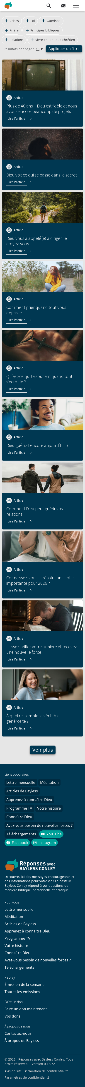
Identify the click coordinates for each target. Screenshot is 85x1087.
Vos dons (12, 1016)
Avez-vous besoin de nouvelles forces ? (39, 825)
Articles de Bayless (22, 791)
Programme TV (19, 808)
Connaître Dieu (19, 816)
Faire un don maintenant (26, 1008)
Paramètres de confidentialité (27, 1077)
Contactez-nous (18, 1033)
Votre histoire (49, 808)
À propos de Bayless (22, 1040)
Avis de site (13, 1071)
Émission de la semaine (24, 984)
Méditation (49, 782)
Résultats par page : (19, 49)
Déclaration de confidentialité (46, 1071)
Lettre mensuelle (20, 782)
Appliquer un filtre (64, 48)
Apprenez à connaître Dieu (29, 799)
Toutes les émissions (22, 991)
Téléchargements (21, 834)
